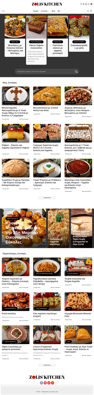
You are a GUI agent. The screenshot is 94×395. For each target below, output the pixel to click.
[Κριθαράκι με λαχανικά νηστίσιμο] (58, 228)
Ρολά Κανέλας (9, 313)
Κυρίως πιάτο (14, 41)
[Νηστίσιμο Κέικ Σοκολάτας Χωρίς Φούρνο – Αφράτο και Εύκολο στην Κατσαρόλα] (78, 168)
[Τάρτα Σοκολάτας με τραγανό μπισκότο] (15, 334)
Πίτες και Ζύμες (40, 102)
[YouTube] (86, 4)
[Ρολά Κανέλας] (15, 301)
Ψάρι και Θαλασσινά (12, 218)
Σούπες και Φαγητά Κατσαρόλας (44, 273)
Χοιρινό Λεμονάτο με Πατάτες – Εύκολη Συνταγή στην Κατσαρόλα (15, 281)
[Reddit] (88, 4)
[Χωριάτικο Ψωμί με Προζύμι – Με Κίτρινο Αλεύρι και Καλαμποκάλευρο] (15, 168)
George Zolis (5, 119)
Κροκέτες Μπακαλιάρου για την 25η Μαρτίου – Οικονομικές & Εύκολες (23, 232)
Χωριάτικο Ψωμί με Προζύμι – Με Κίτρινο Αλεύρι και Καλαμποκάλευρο (15, 182)
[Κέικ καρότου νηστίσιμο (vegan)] (47, 301)
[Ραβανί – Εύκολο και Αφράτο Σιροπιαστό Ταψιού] (15, 133)
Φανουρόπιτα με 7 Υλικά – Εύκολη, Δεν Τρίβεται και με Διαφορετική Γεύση (78, 148)
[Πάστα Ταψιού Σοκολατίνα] (36, 27)
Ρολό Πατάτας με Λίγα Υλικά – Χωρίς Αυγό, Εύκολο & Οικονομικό (78, 349)
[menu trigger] (4, 11)
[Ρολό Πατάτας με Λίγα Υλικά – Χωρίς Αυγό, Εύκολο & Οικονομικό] (78, 334)
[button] (45, 67)
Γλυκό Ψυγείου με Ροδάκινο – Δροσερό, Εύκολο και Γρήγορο (47, 182)
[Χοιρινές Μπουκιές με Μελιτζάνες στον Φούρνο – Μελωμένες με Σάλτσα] (78, 96)
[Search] (91, 11)
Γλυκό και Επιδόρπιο (36, 41)
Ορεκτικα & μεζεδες (79, 41)
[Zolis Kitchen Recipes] (47, 4)
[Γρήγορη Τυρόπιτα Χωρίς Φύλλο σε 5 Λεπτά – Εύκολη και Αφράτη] (47, 133)
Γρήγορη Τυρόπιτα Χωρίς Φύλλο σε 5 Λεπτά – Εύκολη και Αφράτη (45, 148)
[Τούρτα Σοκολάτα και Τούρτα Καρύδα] (78, 267)
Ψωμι (6, 174)
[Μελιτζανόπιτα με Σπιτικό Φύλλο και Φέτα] (47, 96)
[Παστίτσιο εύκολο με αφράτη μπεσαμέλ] (57, 27)
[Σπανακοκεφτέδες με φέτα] (79, 27)
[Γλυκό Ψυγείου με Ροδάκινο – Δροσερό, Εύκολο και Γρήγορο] (47, 168)
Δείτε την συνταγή (23, 119)
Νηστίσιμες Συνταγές (10, 102)
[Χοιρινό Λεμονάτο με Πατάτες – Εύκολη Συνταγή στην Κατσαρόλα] (15, 267)
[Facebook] (81, 4)
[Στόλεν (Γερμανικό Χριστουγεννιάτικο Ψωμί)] (47, 334)
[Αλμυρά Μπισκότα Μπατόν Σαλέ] (78, 301)
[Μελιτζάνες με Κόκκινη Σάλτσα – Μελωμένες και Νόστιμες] (15, 27)
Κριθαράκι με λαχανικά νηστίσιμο (56, 241)
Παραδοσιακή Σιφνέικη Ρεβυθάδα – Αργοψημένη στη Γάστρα (45, 281)
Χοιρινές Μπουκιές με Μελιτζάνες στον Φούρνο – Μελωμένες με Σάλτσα (78, 110)
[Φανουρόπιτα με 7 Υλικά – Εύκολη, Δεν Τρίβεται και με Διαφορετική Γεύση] (78, 133)
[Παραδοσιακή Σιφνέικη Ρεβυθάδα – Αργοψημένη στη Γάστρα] (47, 267)
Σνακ (68, 308)
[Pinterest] (83, 4)
